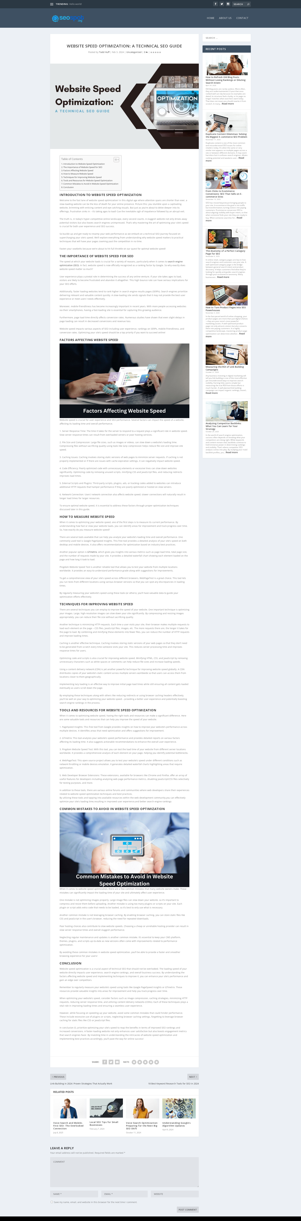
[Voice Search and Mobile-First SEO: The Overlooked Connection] (70, 1108)
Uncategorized (134, 52)
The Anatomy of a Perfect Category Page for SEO (225, 252)
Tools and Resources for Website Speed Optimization (88, 180)
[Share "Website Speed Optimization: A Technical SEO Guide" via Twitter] (111, 1062)
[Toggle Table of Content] (114, 159)
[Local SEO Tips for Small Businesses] (106, 1108)
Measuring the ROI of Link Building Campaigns (225, 368)
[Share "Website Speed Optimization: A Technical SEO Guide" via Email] (117, 1062)
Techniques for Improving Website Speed (82, 177)
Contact (242, 18)
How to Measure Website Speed (78, 173)
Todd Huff (104, 52)
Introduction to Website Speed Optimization (84, 164)
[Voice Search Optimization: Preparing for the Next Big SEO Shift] (142, 1108)
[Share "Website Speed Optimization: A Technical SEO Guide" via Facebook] (105, 1062)
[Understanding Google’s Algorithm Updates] (179, 1108)
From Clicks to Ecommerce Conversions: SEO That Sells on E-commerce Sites (224, 194)
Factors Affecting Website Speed (78, 170)
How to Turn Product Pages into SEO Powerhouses (226, 309)
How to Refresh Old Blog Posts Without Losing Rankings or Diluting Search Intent (226, 80)
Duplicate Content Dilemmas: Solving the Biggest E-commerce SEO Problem (226, 135)
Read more (228, 103)
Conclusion (68, 187)
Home (210, 18)
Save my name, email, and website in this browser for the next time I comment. (95, 1202)
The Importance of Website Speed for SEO (82, 167)
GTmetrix (92, 551)
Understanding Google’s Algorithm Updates (176, 1124)
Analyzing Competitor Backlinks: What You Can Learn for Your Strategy (223, 426)
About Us (225, 18)
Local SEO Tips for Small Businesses (104, 1123)
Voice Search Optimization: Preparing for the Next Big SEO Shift (142, 1125)
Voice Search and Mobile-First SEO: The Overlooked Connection (68, 1125)
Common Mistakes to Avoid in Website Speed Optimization (90, 183)
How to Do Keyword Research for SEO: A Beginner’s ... (97, 4)
